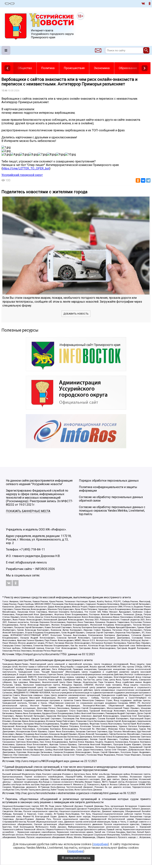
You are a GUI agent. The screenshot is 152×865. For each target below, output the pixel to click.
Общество (25, 68)
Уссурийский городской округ (22, 175)
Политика (47, 68)
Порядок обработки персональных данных (109, 480)
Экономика (102, 68)
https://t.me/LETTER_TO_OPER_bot (25, 168)
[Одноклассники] (138, 180)
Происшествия (74, 68)
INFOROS (41, 569)
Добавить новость (76, 313)
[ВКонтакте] (143, 180)
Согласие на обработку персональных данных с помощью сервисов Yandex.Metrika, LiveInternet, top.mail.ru (112, 510)
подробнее (100, 844)
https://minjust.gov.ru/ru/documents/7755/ (41, 654)
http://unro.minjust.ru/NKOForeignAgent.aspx (42, 761)
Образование (128, 68)
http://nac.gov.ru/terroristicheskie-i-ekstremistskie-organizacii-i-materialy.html (62, 793)
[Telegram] (148, 180)
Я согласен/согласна (76, 857)
